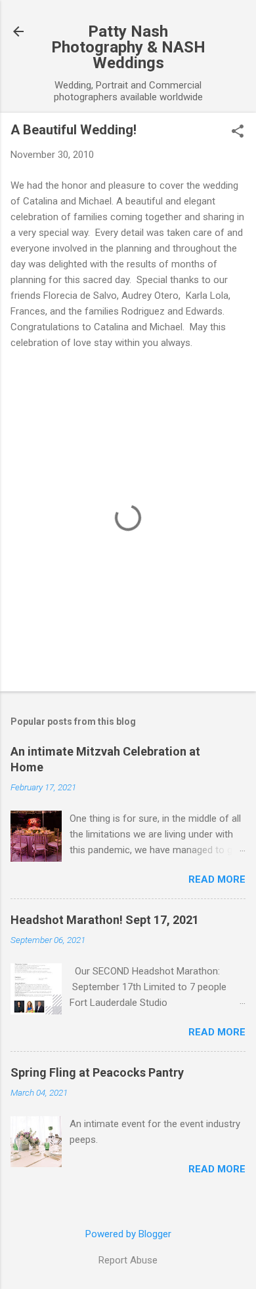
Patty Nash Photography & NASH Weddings (128, 47)
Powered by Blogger (128, 1234)
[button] (237, 132)
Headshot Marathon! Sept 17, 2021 (105, 920)
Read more (216, 879)
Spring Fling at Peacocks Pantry (97, 1072)
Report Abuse (128, 1260)
